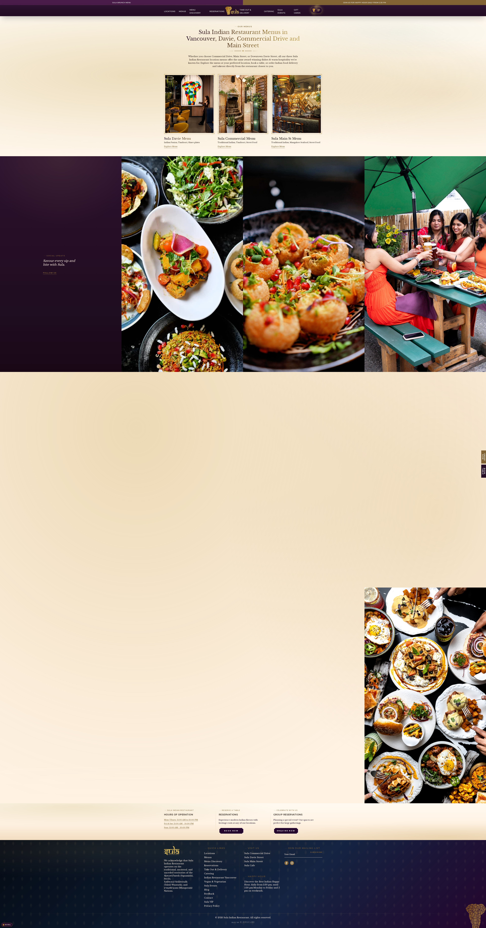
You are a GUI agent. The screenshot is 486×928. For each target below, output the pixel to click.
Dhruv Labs (248, 922)
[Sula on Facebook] (286, 863)
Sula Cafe (249, 865)
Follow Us (50, 273)
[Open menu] (316, 10)
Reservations (216, 11)
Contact (208, 898)
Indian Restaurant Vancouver (220, 877)
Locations (169, 11)
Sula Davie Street (254, 857)
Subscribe (316, 852)
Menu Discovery (213, 861)
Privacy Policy (212, 906)
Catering (269, 11)
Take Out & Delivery (215, 869)
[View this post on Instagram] (182, 264)
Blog (206, 889)
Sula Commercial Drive (257, 853)
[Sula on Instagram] (292, 863)
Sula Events (210, 885)
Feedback (209, 893)
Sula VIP (208, 902)
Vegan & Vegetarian (215, 881)
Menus (182, 11)
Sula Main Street (253, 861)
